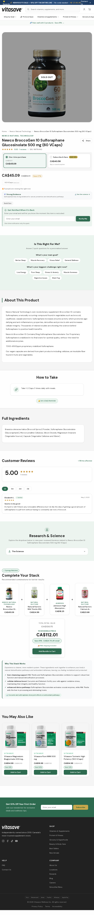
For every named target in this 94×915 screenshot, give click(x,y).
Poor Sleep (35, 272)
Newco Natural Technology (20, 131)
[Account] (84, 9)
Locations (53, 870)
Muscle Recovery (38, 260)
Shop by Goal (9, 17)
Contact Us (84, 2)
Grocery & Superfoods (58, 840)
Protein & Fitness (69, 17)
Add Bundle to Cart (47, 651)
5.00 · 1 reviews (20, 149)
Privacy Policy (37, 906)
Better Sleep (21, 260)
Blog (51, 878)
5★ (12, 489)
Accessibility (57, 906)
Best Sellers (54, 848)
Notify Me (83, 219)
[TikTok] (12, 841)
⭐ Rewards (6, 2)
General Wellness (71, 260)
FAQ (3, 865)
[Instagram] (3, 841)
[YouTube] (16, 841)
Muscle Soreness (70, 272)
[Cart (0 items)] (89, 9)
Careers (52, 883)
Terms (47, 906)
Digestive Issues (40, 278)
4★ (20, 489)
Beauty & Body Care (57, 844)
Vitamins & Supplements (47, 17)
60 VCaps (12, 182)
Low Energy (21, 272)
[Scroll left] (2, 750)
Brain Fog (56, 278)
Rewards (52, 874)
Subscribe (80, 807)
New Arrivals (54, 853)
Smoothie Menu (55, 887)
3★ (28, 489)
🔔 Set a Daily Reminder (47, 401)
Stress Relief (55, 260)
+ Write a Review (85, 461)
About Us (53, 865)
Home (4, 131)
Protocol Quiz (28, 17)
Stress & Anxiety (52, 272)
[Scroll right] (92, 750)
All (5, 489)
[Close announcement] (90, 3)
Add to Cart (16, 772)
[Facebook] (7, 841)
